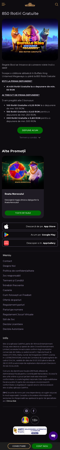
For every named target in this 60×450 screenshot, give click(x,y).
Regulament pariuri (14, 304)
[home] (30, 4)
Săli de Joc (9, 319)
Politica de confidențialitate (18, 270)
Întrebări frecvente (13, 285)
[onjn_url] (30, 420)
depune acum (30, 130)
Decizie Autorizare (13, 329)
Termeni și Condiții (13, 280)
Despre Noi (9, 266)
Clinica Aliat (11, 401)
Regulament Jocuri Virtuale (18, 314)
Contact (7, 261)
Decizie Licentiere (13, 324)
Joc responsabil (12, 275)
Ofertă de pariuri (12, 300)
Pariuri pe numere (13, 309)
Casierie (7, 290)
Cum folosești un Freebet (17, 295)
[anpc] (30, 430)
